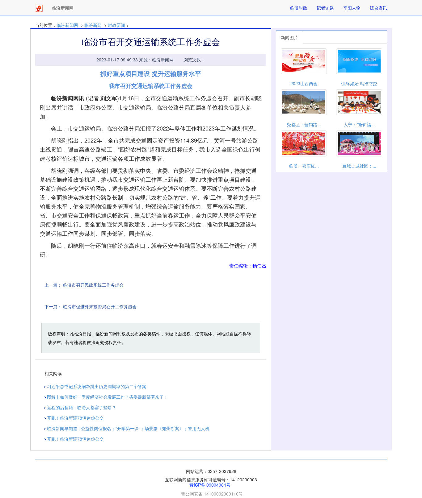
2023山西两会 (304, 83)
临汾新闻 (93, 25)
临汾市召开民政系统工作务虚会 (93, 285)
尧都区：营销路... (304, 124)
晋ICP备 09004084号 (209, 485)
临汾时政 (298, 8)
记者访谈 (325, 8)
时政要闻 (116, 25)
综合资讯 (378, 8)
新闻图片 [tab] (289, 37)
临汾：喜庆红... (304, 166)
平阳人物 (352, 8)
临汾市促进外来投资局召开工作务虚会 (100, 306)
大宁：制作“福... (359, 124)
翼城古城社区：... (359, 166)
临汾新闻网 (67, 25)
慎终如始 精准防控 (359, 83)
